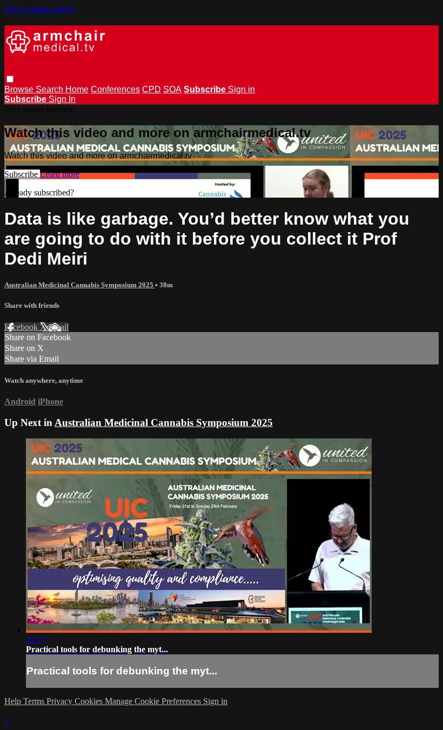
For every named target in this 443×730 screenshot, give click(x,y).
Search (50, 89)
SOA (172, 89)
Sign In (62, 99)
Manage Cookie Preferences (154, 701)
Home (77, 89)
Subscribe (22, 174)
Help (13, 701)
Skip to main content (39, 8)
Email (59, 327)
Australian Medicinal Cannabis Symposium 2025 (79, 285)
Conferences (115, 89)
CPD (151, 89)
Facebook (22, 327)
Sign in (241, 89)
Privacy (60, 701)
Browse (20, 89)
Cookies (90, 701)
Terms (34, 701)
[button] (10, 79)
